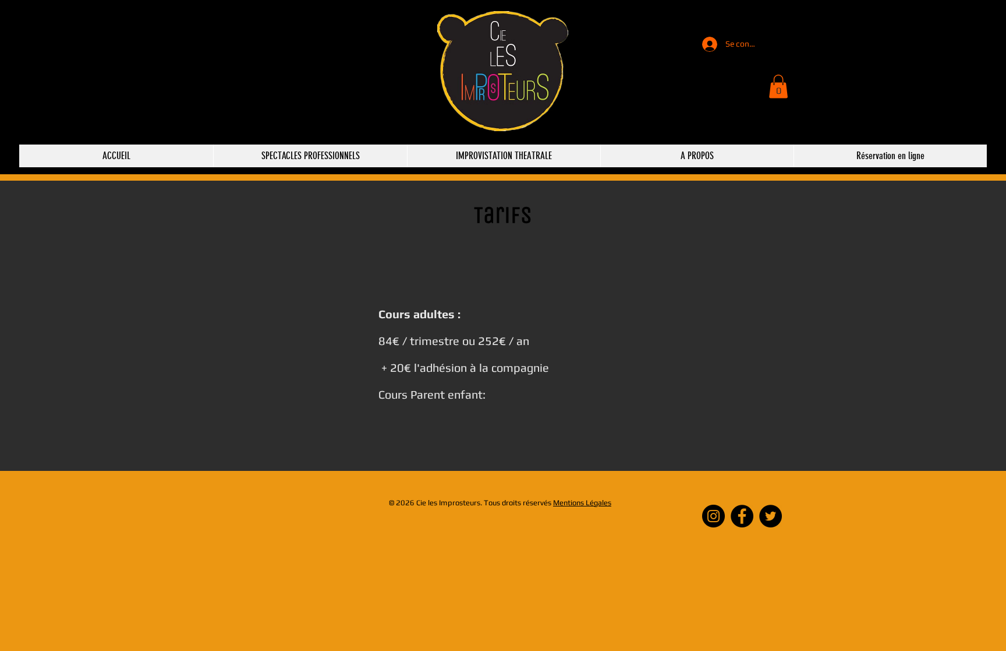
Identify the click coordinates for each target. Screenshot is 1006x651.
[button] (778, 86)
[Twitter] (770, 516)
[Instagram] (713, 516)
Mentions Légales (582, 502)
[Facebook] (742, 516)
